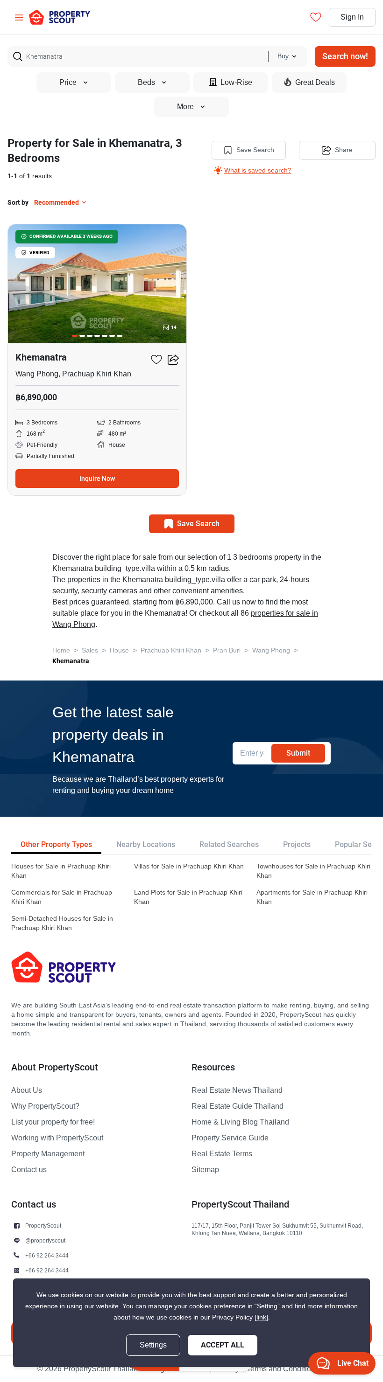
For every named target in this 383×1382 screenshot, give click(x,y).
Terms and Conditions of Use (294, 1369)
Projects (297, 844)
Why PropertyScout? (45, 1106)
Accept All (222, 1344)
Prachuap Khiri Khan (171, 650)
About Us (26, 1090)
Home (61, 650)
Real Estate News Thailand (237, 1090)
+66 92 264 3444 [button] (47, 1255)
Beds (146, 82)
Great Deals (315, 82)
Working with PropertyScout (57, 1138)
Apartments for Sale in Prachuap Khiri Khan (312, 897)
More (185, 106)
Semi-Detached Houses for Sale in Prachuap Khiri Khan (62, 923)
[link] (261, 1317)
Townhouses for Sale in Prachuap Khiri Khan (313, 871)
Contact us (29, 1169)
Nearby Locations (145, 844)
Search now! (345, 56)
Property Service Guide (230, 1138)
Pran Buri (227, 650)
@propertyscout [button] (45, 1240)
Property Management (48, 1154)
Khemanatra (70, 661)
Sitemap (205, 1169)
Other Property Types (56, 844)
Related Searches (229, 844)
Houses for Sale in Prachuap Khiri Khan (61, 871)
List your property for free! (53, 1122)
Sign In (352, 17)
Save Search (255, 150)
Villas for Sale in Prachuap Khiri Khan (189, 866)
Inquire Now (97, 478)
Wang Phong (271, 650)
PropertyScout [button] (43, 1225)
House (119, 650)
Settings (153, 1345)
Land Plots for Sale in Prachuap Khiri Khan (188, 897)
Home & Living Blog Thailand (240, 1122)
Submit (298, 753)
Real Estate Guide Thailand (238, 1106)
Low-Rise (236, 82)
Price (68, 82)
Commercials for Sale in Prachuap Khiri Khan (61, 897)
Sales (90, 650)
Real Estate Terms (222, 1154)
